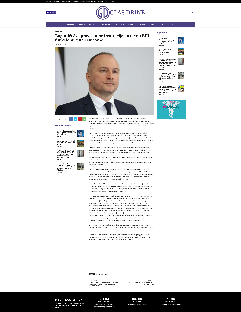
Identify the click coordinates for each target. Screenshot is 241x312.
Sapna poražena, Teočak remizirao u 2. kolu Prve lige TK (66, 142)
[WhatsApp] (84, 119)
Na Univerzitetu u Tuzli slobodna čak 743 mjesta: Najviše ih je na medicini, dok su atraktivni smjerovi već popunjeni (66, 154)
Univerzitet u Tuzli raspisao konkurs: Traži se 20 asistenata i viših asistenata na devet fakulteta (66, 167)
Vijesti (57, 31)
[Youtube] (189, 12)
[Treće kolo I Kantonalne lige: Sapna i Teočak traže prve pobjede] (80, 133)
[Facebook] (183, 12)
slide (105, 274)
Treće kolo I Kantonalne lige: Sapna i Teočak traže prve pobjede (66, 132)
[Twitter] (186, 12)
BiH (61, 31)
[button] (193, 12)
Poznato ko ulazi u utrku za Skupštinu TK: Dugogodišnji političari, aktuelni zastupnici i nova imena (167, 89)
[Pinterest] (80, 119)
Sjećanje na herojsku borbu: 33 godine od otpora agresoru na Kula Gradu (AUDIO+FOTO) (103, 284)
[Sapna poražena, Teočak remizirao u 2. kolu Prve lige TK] (80, 143)
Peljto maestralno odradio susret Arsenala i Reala (141, 283)
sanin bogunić (99, 274)
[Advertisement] (121, 256)
